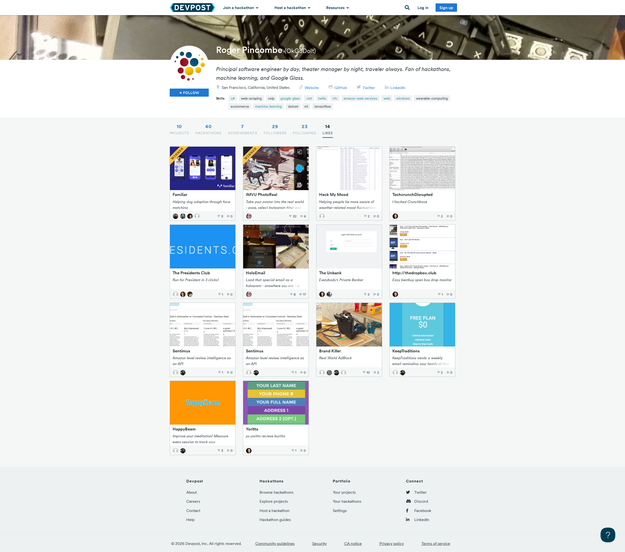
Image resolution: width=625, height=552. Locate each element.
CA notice (353, 543)
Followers (275, 129)
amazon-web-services (360, 98)
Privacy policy (391, 543)
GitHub (340, 87)
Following (304, 129)
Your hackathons (347, 501)
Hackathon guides (275, 519)
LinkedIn (397, 87)
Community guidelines (275, 543)
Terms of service (435, 543)
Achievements (242, 129)
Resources (335, 7)
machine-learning (268, 106)
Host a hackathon (290, 7)
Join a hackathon (239, 7)
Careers (193, 501)
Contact (193, 510)
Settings (340, 510)
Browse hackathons (276, 492)
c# (233, 98)
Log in (422, 7)
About (191, 492)
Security (319, 543)
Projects (179, 129)
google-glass (290, 98)
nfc (335, 98)
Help (190, 519)
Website (312, 87)
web (387, 98)
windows (403, 98)
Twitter (369, 87)
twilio (322, 98)
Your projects (344, 492)
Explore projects (274, 501)
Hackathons (208, 129)
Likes (328, 129)
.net (309, 98)
